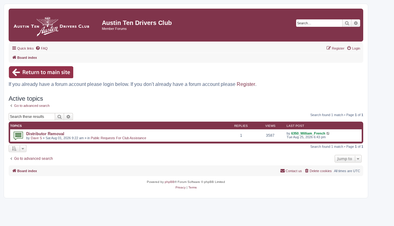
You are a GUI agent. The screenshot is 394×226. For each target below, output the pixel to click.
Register (246, 84)
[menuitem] (41, 48)
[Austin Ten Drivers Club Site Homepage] (56, 25)
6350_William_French (308, 133)
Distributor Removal (45, 133)
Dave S (36, 138)
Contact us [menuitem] (294, 171)
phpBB (170, 182)
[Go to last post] (328, 133)
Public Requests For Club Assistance (118, 138)
